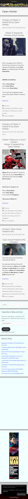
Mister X (13, 213)
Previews (6, 106)
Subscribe (6, 329)
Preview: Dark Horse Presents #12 (11, 230)
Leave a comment (9, 116)
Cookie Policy (5, 491)
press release (18, 111)
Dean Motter (15, 108)
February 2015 (6, 213)
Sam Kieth (15, 294)
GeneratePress (14, 497)
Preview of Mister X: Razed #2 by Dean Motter (11, 22)
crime (5, 211)
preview (4, 113)
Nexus (17, 291)
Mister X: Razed (10, 111)
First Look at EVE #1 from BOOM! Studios (13, 373)
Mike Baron (5, 291)
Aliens (6, 286)
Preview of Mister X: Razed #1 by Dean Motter (11, 126)
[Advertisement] (14, 403)
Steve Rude (21, 294)
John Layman (19, 289)
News (5, 284)
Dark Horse (7, 108)
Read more (5, 101)
